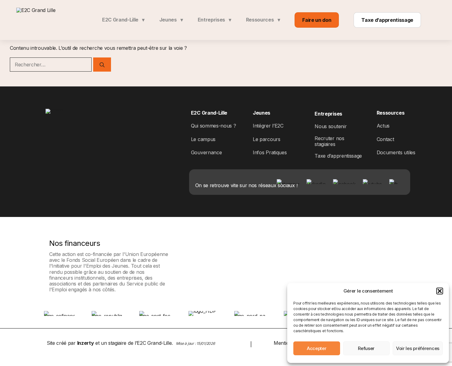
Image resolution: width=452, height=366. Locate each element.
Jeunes (171, 20)
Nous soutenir (331, 126)
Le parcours (266, 139)
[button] (440, 291)
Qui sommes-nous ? (213, 126)
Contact (385, 139)
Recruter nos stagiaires (329, 141)
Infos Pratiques (270, 152)
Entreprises (214, 20)
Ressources (263, 20)
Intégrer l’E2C (268, 126)
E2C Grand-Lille (123, 20)
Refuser (366, 348)
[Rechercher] (102, 64)
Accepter (317, 348)
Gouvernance (206, 152)
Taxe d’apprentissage (387, 20)
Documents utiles (396, 152)
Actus (383, 126)
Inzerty (85, 343)
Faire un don (316, 20)
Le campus (203, 139)
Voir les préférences (417, 348)
